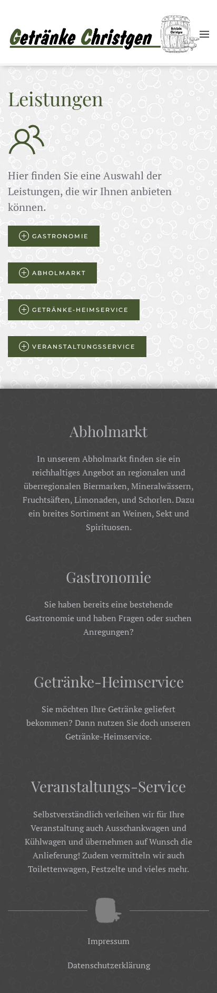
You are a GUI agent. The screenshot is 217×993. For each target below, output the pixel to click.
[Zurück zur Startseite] (104, 34)
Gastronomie (60, 236)
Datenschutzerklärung (108, 965)
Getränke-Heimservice (80, 309)
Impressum (108, 941)
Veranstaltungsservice (83, 346)
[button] (204, 34)
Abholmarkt (59, 273)
